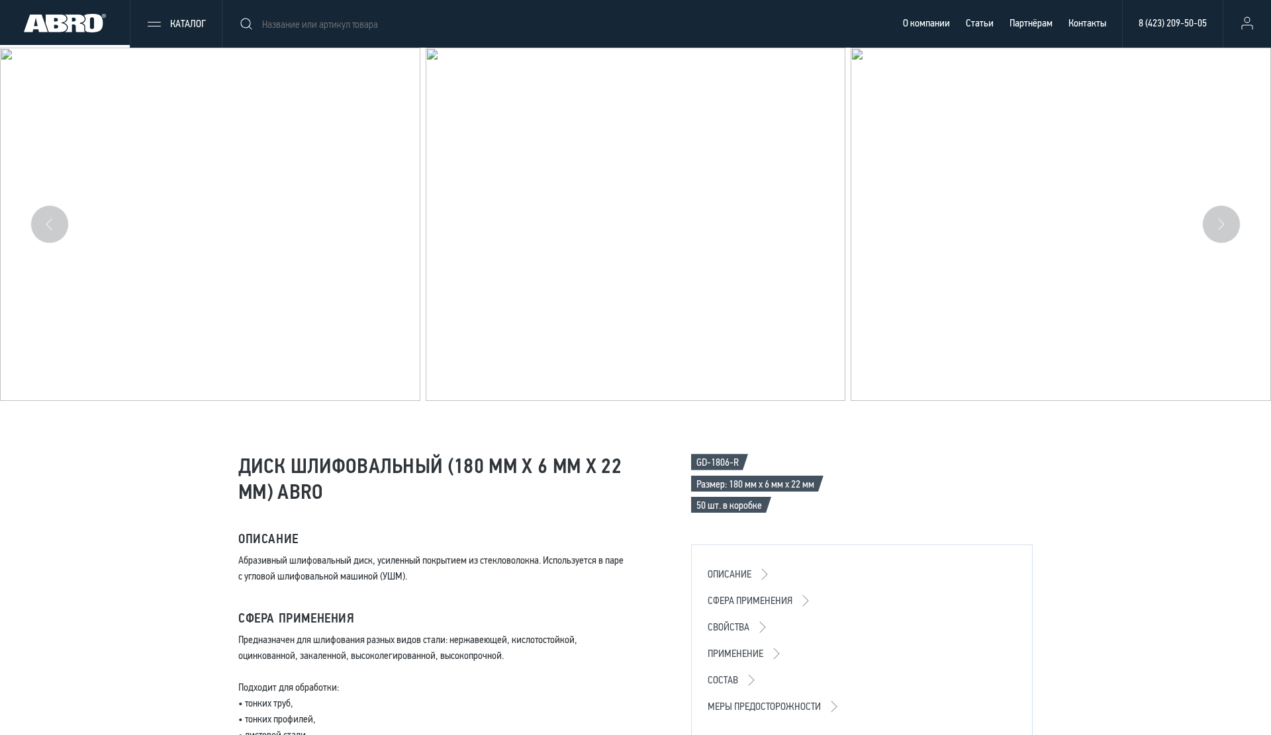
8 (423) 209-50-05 (1173, 23)
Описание (729, 574)
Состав (723, 679)
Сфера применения (750, 600)
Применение (735, 653)
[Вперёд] (1221, 224)
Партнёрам (1031, 23)
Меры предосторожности (764, 706)
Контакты (1087, 23)
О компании (926, 23)
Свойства (728, 627)
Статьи (980, 23)
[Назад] (49, 224)
